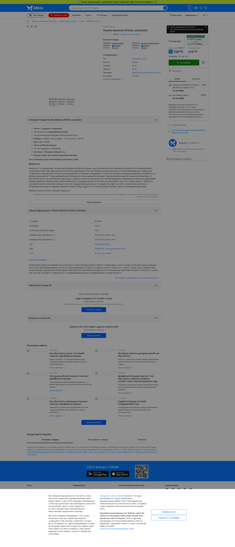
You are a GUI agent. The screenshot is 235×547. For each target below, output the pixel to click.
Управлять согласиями (169, 518)
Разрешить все (169, 512)
